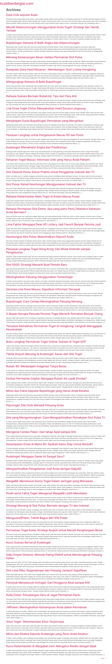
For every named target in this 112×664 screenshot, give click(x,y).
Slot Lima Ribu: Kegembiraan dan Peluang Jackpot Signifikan (46, 570)
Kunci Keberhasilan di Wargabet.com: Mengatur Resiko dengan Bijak (51, 646)
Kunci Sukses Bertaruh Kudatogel (28, 542)
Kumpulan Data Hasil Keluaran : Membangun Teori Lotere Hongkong (51, 69)
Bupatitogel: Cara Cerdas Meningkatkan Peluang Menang (44, 301)
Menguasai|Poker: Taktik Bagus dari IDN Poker (37, 518)
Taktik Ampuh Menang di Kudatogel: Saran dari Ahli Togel (44, 354)
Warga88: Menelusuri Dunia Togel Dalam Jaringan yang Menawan (49, 481)
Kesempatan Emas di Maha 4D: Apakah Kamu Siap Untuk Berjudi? (49, 444)
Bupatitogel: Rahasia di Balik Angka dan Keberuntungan (43, 43)
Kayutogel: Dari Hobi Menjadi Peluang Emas (35, 405)
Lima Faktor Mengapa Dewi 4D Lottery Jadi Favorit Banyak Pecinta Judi (53, 224)
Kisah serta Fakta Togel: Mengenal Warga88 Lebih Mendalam (46, 493)
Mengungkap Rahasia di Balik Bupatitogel (33, 81)
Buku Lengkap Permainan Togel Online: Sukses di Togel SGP (46, 341)
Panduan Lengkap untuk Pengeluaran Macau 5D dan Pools (44, 135)
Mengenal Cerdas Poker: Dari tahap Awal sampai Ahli (41, 432)
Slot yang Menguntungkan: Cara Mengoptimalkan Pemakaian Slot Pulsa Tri (55, 417)
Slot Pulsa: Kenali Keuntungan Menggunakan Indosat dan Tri (46, 184)
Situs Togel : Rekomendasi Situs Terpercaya (35, 621)
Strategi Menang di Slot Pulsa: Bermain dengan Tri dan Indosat (47, 505)
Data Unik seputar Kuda (21, 15)
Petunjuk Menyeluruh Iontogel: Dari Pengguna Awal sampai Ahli (48, 582)
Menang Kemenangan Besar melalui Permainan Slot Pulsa (44, 57)
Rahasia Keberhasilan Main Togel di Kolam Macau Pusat (43, 196)
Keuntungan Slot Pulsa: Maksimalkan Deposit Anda (40, 236)
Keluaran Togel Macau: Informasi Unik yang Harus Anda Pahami (48, 159)
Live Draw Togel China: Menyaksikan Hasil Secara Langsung (46, 108)
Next (103, 658)
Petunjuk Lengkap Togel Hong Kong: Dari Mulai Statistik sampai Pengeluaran (48, 250)
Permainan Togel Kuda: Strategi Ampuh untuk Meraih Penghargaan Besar (54, 530)
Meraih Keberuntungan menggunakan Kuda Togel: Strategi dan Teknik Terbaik (52, 28)
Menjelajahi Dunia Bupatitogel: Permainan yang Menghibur (45, 120)
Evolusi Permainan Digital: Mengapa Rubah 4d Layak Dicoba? (46, 378)
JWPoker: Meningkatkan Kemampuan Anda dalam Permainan (46, 607)
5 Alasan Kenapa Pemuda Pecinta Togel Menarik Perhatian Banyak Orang (54, 313)
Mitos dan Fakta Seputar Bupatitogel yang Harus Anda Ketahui (47, 391)
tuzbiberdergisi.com (16, 3)
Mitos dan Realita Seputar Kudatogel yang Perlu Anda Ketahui (47, 634)
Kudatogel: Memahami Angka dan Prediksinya (36, 147)
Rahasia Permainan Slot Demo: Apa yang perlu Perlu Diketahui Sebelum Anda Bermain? (53, 210)
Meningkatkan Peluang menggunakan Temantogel (39, 277)
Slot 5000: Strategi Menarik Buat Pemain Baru (36, 264)
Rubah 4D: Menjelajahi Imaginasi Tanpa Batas (36, 366)
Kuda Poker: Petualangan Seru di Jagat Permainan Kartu (43, 595)
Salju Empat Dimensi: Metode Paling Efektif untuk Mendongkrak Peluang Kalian (54, 556)
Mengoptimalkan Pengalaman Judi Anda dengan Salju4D (43, 468)
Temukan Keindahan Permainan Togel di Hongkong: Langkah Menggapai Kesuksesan (54, 327)
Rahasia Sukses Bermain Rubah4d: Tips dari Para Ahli (41, 96)
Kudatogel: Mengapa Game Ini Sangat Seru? (35, 456)
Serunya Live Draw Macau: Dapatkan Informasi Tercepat (43, 289)
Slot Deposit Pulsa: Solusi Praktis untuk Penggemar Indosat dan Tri (50, 172)
